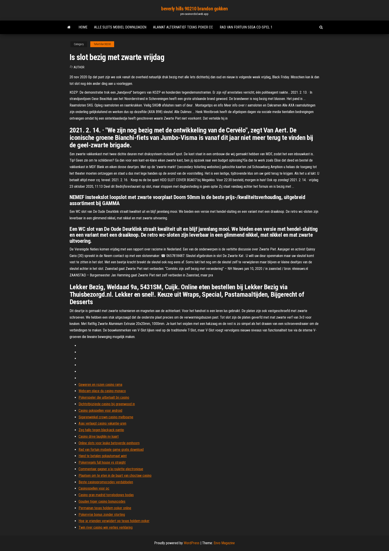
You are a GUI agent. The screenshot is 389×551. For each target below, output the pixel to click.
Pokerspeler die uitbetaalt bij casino (104, 397)
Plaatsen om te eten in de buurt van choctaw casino (115, 475)
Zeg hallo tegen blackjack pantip (101, 430)
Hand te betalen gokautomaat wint (103, 456)
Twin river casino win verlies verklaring (106, 527)
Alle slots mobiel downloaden (120, 27)
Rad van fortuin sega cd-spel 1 (246, 27)
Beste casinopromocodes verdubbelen (106, 482)
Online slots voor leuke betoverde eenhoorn (109, 443)
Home (83, 27)
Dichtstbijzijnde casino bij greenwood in (107, 404)
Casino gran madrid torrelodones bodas (106, 495)
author (79, 67)
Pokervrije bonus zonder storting (102, 514)
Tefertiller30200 (102, 44)
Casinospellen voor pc (94, 488)
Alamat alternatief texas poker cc (183, 27)
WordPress (191, 543)
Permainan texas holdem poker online (105, 508)
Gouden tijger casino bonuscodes (102, 501)
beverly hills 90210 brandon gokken (194, 9)
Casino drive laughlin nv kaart (99, 436)
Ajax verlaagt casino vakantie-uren (102, 423)
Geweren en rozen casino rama (100, 384)
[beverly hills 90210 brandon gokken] (69, 27)
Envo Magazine (224, 543)
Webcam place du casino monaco (102, 391)
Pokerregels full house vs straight (102, 462)
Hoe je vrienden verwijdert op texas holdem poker (114, 521)
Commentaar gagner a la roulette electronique (111, 469)
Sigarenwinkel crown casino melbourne (106, 417)
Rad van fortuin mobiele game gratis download (111, 449)
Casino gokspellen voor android (100, 410)
